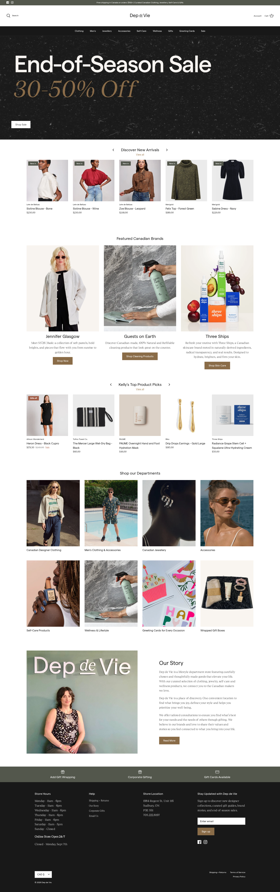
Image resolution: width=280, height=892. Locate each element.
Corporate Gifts (97, 810)
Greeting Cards (187, 31)
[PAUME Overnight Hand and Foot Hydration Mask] (140, 415)
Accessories (124, 31)
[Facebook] (7, 2)
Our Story (94, 805)
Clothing (79, 31)
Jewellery (107, 31)
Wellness (157, 31)
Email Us (93, 816)
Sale (203, 31)
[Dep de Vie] (140, 16)
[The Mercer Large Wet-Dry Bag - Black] (93, 415)
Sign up (206, 831)
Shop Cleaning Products (139, 356)
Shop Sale (20, 124)
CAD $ (40, 874)
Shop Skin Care (217, 365)
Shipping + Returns (99, 800)
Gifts (170, 31)
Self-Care (141, 31)
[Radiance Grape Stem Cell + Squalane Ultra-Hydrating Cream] (232, 415)
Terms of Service (237, 872)
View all (140, 154)
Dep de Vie (47, 882)
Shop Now (62, 360)
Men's (93, 31)
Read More (169, 740)
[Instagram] (12, 2)
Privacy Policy (239, 876)
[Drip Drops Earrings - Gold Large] (186, 415)
